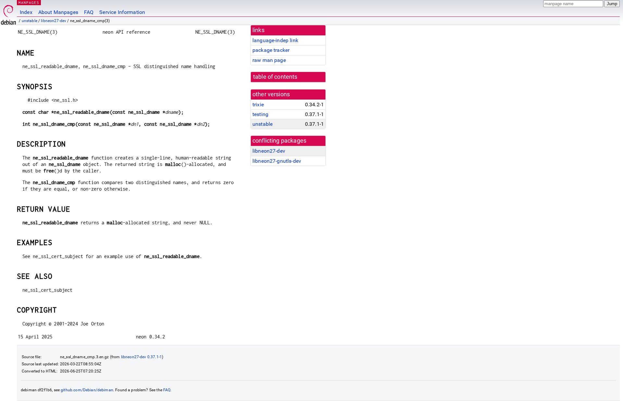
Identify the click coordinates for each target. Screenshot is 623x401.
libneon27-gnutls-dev (276, 161)
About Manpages (58, 12)
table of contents (275, 77)
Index (26, 12)
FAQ (88, 12)
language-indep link (275, 40)
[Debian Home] (8, 13)
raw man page (269, 60)
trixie (258, 104)
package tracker (270, 50)
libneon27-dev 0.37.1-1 (141, 357)
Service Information (122, 12)
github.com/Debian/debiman (87, 390)
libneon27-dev (53, 20)
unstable (29, 20)
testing (260, 114)
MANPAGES (28, 2)
